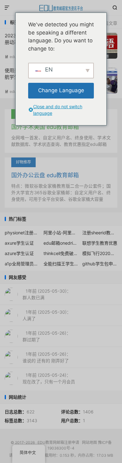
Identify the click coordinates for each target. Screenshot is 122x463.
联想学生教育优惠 (99, 243)
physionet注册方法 (22, 232)
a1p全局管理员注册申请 (22, 263)
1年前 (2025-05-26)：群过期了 (47, 336)
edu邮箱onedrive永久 (61, 243)
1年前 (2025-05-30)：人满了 (47, 315)
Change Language (61, 90)
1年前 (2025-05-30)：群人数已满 (47, 294)
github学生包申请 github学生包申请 (100, 263)
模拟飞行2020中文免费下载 (100, 253)
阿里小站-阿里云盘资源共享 (61, 232)
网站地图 (89, 442)
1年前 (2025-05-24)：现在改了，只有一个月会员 (49, 378)
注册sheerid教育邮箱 (100, 232)
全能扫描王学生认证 (61, 263)
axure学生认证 (19, 243)
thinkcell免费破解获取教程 (61, 253)
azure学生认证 (19, 253)
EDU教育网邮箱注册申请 (61, 8)
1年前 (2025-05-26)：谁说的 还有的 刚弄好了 (47, 357)
